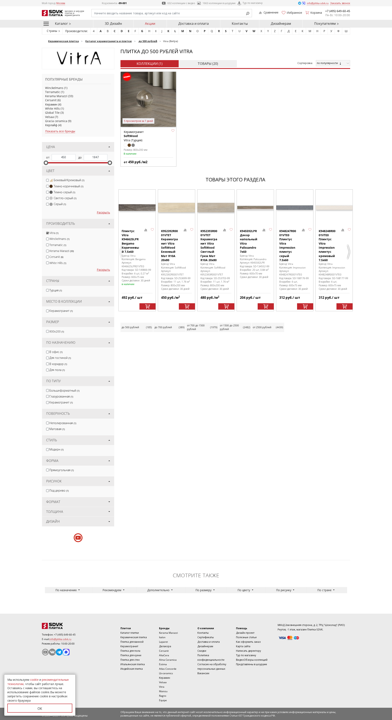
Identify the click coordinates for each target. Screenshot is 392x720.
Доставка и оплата (193, 23)
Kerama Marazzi (56, 96)
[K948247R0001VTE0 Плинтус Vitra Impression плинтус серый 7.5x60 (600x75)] (294, 208)
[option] (137, 250)
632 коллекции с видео (181, 3)
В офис (55, 352)
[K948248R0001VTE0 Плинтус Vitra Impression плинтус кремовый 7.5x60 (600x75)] (334, 208)
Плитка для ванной (132, 642)
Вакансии (203, 673)
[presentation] (47, 180)
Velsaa (49, 117)
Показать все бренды (60, 131)
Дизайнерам (281, 23)
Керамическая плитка (133, 637)
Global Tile (52, 113)
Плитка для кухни (130, 655)
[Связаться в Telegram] (300, 3)
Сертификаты (205, 637)
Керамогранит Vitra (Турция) (134, 136)
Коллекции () (150, 63)
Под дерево (59, 490)
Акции (150, 23)
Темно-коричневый (68, 186)
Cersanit (51, 100)
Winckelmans (54, 88)
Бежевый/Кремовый (69, 180)
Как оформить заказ (248, 642)
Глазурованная (61, 396)
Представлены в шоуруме (251, 664)
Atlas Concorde (167, 669)
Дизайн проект (245, 633)
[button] (173, 130)
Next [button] (349, 252)
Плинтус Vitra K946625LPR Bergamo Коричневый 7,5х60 (130, 241)
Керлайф (51, 125)
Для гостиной (60, 358)
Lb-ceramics (166, 673)
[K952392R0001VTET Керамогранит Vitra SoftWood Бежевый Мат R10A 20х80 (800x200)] (176, 208)
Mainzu (163, 691)
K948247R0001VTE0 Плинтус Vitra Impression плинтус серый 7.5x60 (287, 245)
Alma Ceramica (168, 660)
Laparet (163, 642)
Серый (60, 204)
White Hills (52, 108)
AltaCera (164, 655)
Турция (55, 290)
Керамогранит (61, 311)
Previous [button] (121, 252)
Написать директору (248, 651)
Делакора (165, 646)
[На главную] (64, 626)
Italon (162, 637)
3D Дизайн (113, 23)
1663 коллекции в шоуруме (219, 3)
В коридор (58, 364)
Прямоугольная (61, 470)
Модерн (56, 449)
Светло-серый (65, 198)
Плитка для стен (130, 660)
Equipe (163, 700)
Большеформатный (64, 390)
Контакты (240, 23)
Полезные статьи (246, 637)
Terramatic (52, 92)
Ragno (162, 696)
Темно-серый (64, 192)
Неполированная (62, 423)
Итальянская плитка (132, 664)
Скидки (201, 651)
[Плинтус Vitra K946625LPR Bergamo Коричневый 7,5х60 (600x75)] (137, 208)
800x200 (56, 331)
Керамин (51, 104)
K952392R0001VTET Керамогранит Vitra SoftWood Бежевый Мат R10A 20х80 (169, 245)
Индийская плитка (131, 669)
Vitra (53, 233)
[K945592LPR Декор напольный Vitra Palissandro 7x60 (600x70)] (255, 208)
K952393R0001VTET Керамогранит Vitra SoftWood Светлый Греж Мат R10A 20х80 (208, 245)
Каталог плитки (129, 633)
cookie (34, 680)
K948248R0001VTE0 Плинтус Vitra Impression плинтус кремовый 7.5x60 (327, 245)
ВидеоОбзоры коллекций (251, 660)
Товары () (208, 63)
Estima (163, 664)
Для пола (57, 370)
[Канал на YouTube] (45, 652)
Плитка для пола (130, 651)
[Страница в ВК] (52, 652)
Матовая (57, 429)
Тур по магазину (253, 3)
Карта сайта (243, 646)
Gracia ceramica (56, 121)
